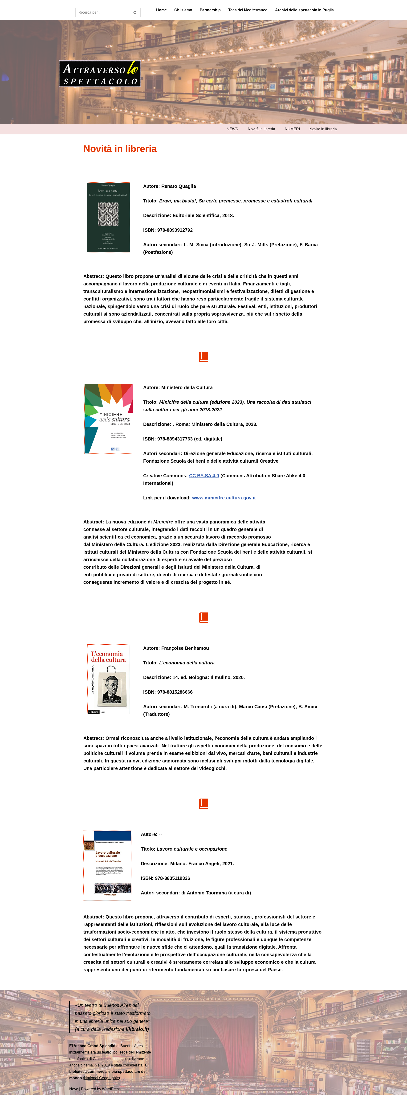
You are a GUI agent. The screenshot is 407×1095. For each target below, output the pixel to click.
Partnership (210, 10)
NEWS (232, 129)
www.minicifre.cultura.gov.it (224, 497)
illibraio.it (136, 1029)
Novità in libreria (261, 129)
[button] (336, 10)
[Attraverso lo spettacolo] (100, 73)
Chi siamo (183, 10)
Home (161, 10)
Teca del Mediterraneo (248, 10)
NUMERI (292, 129)
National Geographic (101, 1078)
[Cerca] (135, 12)
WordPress (111, 1089)
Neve (73, 1089)
